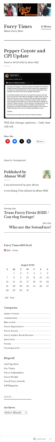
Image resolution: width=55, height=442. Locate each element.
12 (41, 277)
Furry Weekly (11, 377)
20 (47, 281)
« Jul (6, 297)
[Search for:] (17, 397)
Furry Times (18, 26)
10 (28, 277)
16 (21, 281)
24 (27, 286)
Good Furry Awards (14, 381)
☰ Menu (46, 26)
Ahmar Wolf (33, 62)
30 (20, 290)
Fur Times (9, 368)
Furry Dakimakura (14, 372)
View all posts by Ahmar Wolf (33, 190)
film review (10, 322)
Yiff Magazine (11, 385)
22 (14, 286)
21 (7, 286)
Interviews (9, 339)
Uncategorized (19, 160)
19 (41, 281)
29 (14, 290)
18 (34, 281)
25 (34, 286)
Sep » (12, 297)
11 (34, 277)
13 (48, 277)
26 (40, 286)
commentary (10, 318)
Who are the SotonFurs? (30, 225)
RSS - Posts (12, 250)
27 (47, 286)
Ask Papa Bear (11, 364)
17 (27, 281)
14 (7, 281)
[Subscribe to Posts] (5, 250)
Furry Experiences (14, 326)
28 (7, 290)
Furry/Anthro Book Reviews (19, 335)
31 (28, 290)
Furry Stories (11, 331)
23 (21, 286)
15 (14, 281)
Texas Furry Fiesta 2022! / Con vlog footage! (26, 213)
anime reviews (11, 313)
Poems (7, 344)
